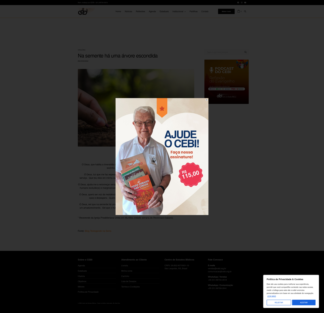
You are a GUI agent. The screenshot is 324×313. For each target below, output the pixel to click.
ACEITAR (304, 302)
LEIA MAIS (271, 296)
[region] (291, 291)
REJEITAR (279, 302)
